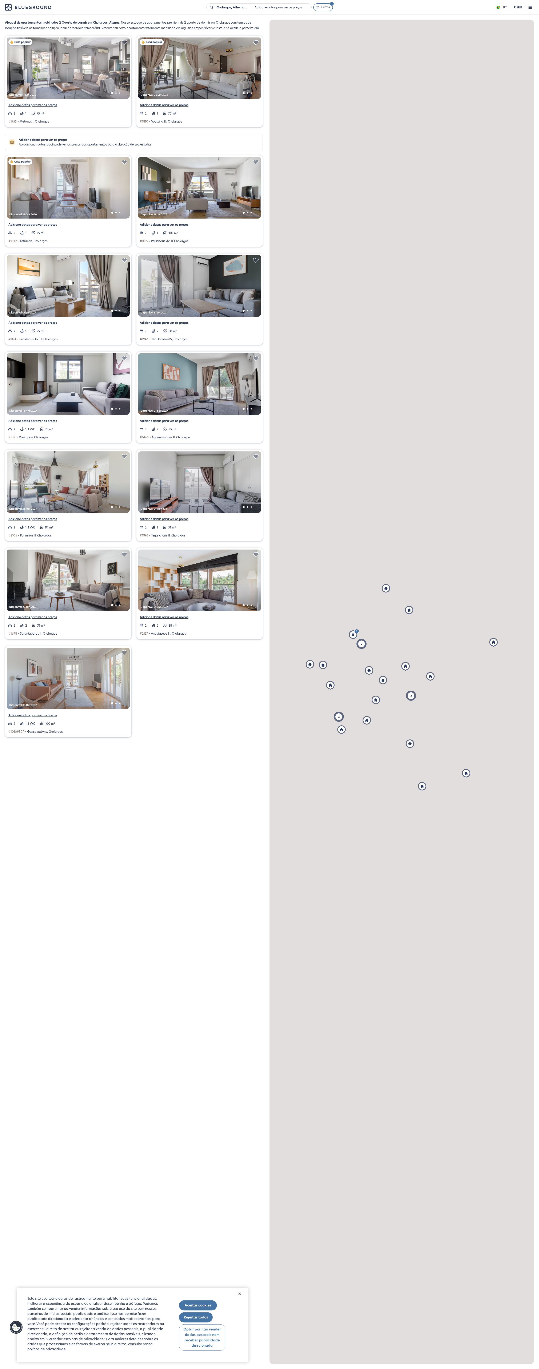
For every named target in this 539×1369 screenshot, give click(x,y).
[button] (323, 665)
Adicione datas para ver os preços (32, 105)
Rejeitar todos (196, 1317)
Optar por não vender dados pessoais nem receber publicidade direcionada (202, 1337)
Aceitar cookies (198, 1305)
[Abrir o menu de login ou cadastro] (530, 7)
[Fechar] (239, 1293)
